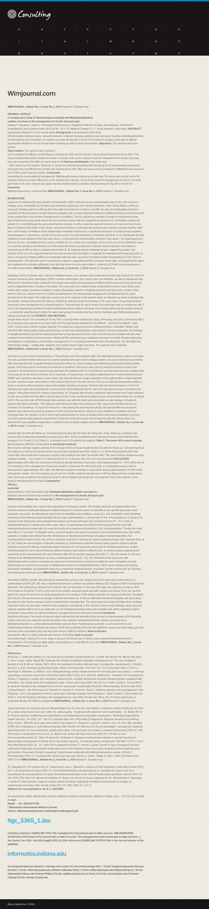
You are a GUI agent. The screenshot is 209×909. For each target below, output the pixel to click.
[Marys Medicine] (29, 15)
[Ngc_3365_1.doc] (29, 820)
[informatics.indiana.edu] (37, 853)
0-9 (64, 65)
